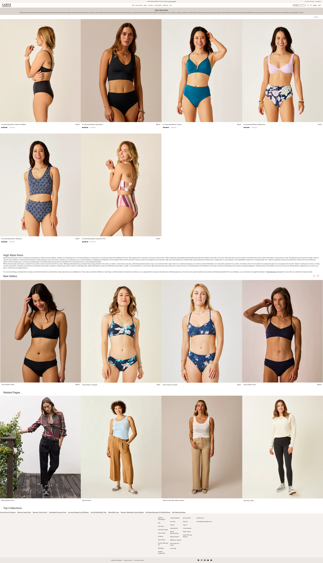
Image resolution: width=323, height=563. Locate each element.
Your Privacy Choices (139, 560)
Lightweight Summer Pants (57, 512)
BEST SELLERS (139, 5)
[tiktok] (211, 560)
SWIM (145, 5)
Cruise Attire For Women (8, 512)
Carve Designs (174, 518)
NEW (133, 5)
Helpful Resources (161, 518)
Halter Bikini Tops (113, 512)
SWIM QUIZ (165, 5)
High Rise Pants (272, 272)
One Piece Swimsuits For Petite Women (157, 512)
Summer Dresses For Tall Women (78, 512)
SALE (170, 5)
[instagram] (201, 560)
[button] (316, 17)
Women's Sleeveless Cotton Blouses (132, 512)
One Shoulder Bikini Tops (98, 512)
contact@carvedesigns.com (204, 521)
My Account (187, 518)
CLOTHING (150, 5)
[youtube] (208, 560)
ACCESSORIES (158, 5)
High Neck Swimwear (178, 512)
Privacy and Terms (128, 560)
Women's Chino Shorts (40, 512)
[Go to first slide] (318, 276)
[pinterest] (205, 560)
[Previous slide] (314, 276)
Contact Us (200, 518)
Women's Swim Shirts (24, 512)
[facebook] (198, 560)
